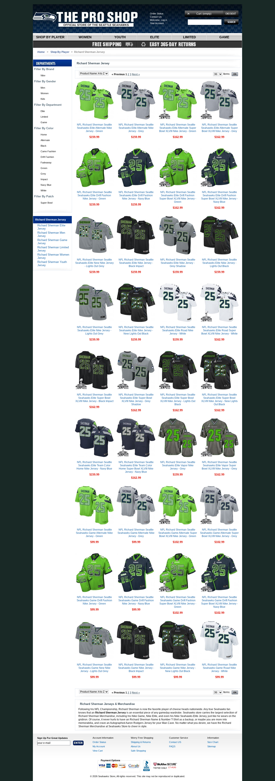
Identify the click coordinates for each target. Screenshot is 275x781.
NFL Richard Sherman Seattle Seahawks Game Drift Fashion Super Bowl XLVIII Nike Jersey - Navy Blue (219, 602)
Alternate (45, 140)
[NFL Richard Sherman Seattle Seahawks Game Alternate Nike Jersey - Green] (94, 523)
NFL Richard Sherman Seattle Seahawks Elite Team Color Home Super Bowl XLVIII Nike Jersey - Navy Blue (136, 467)
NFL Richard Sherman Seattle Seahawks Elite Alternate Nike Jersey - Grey (136, 128)
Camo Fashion (48, 151)
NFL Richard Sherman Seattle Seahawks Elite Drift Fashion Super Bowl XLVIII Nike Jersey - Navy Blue (219, 197)
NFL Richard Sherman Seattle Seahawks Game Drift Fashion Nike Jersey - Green (94, 600)
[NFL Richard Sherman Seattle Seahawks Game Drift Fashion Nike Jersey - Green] (94, 591)
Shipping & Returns (141, 742)
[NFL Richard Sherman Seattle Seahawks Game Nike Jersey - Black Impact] (136, 658)
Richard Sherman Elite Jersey (51, 227)
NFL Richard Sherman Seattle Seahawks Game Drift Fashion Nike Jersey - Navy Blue (136, 600)
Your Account (157, 23)
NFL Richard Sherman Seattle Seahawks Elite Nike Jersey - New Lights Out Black (136, 330)
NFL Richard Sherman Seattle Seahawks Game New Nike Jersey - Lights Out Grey (94, 668)
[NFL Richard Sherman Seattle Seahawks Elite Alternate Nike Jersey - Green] (94, 118)
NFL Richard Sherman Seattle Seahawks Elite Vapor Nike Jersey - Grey (177, 465)
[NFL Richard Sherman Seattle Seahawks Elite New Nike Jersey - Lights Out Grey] (94, 253)
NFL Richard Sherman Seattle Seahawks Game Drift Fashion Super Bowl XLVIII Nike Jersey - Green (177, 602)
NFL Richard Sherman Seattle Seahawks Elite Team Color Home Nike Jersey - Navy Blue (94, 465)
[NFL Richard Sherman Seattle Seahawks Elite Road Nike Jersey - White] (177, 321)
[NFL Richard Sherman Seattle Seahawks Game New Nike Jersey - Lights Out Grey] (94, 658)
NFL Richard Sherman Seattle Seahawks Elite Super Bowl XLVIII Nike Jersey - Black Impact (94, 398)
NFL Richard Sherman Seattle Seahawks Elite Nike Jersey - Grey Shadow (177, 263)
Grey (43, 173)
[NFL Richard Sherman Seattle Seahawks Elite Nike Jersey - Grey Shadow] (177, 253)
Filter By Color (43, 128)
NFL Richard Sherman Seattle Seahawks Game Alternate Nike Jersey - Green (94, 533)
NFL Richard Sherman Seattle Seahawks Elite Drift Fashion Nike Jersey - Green (94, 195)
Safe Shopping (138, 750)
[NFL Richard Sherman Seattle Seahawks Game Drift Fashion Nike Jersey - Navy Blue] (136, 591)
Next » (136, 74)
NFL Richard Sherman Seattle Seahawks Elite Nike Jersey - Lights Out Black (219, 263)
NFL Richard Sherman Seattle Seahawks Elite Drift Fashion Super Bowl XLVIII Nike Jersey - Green (177, 197)
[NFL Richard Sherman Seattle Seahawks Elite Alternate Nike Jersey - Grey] (136, 118)
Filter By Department (47, 104)
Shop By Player (59, 52)
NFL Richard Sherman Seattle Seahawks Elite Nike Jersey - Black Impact (136, 263)
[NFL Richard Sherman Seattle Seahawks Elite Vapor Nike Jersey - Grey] (177, 456)
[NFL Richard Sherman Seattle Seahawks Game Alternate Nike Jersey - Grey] (136, 523)
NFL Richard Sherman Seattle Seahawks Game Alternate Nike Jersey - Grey (136, 533)
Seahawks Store (89, 18)
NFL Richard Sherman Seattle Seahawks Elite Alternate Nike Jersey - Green (94, 128)
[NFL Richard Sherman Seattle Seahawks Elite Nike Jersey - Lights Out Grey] (94, 321)
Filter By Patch (44, 196)
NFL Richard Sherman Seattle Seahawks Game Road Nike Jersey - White (219, 668)
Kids (43, 99)
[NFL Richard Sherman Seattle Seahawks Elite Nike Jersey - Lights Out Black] (219, 253)
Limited (189, 37)
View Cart (98, 750)
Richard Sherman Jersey (50, 219)
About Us (136, 746)
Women (85, 37)
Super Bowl (46, 202)
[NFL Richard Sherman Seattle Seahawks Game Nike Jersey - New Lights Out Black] (177, 658)
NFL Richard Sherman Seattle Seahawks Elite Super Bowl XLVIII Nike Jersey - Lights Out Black (177, 399)
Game (224, 37)
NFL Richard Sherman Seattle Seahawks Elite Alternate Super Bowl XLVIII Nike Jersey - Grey (219, 128)
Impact (44, 179)
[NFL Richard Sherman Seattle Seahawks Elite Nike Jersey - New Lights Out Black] (136, 321)
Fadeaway (46, 162)
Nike (43, 75)
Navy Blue (46, 185)
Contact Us (156, 16)
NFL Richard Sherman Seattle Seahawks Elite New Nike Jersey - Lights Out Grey (94, 263)
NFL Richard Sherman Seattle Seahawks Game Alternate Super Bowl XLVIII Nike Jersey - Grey (219, 533)
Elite (154, 37)
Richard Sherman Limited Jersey (53, 249)
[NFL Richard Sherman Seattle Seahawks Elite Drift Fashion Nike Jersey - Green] (94, 186)
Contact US (175, 742)
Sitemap (211, 746)
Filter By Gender (45, 81)
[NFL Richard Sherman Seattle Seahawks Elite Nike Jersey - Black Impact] (136, 253)
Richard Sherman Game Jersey (52, 241)
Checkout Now (230, 14)
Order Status (156, 13)
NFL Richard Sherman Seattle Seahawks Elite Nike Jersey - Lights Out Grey (94, 330)
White (43, 190)
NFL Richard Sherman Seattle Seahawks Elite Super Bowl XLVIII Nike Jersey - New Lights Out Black (219, 399)
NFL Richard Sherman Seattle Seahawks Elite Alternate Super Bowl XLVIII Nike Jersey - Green (177, 128)
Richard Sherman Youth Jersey (52, 263)
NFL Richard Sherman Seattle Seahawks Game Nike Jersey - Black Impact (136, 668)
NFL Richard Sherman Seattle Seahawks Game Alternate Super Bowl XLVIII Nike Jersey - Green (177, 533)
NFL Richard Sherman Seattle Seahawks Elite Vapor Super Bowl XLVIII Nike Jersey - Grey (219, 465)
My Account (99, 746)
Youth (120, 37)
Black (43, 145)
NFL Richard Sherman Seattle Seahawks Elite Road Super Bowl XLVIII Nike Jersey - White (219, 330)
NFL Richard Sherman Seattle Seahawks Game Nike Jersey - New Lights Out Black (178, 668)
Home (44, 134)
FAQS (172, 746)
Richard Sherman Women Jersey (53, 256)
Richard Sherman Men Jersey (51, 234)
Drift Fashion (47, 157)
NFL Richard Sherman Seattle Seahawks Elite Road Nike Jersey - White (177, 330)
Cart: (203, 13)
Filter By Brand (44, 69)
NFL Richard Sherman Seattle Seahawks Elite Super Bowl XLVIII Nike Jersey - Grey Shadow (136, 399)
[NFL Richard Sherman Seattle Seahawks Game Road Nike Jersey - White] (219, 658)
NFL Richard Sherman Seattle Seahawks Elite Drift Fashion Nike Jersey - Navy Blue (136, 195)
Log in (164, 20)
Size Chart (212, 742)
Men (43, 87)
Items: (226, 73)
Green (44, 168)
